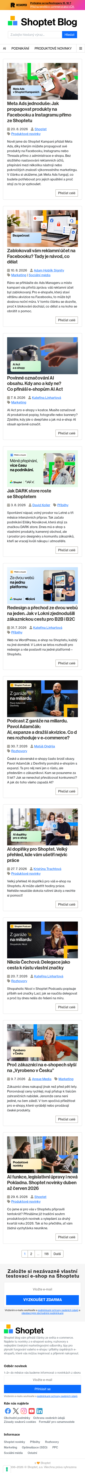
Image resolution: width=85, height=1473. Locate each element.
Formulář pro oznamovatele (57, 1422)
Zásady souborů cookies (20, 1422)
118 (47, 1254)
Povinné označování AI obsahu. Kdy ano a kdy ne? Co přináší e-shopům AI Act (35, 383)
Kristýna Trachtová (47, 869)
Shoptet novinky (14, 1442)
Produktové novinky (53, 48)
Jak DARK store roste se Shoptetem (29, 493)
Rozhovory (19, 751)
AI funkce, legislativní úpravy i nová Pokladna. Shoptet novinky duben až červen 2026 (42, 1182)
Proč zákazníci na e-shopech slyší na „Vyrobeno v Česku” (41, 1067)
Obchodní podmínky (17, 1418)
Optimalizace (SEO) (34, 1447)
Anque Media (41, 1079)
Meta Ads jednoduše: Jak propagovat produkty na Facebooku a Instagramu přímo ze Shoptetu (39, 112)
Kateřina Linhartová (46, 398)
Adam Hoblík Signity (49, 270)
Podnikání (20, 48)
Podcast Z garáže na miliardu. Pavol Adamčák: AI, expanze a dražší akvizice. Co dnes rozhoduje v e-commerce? (42, 729)
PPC (55, 1447)
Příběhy (62, 505)
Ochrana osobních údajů (49, 1418)
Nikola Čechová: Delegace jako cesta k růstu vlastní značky (38, 965)
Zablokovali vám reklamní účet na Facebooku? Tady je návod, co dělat (41, 256)
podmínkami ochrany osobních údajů (58, 1310)
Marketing (18, 275)
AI (4, 48)
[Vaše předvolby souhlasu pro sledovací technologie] (7, 1469)
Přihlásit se (43, 1389)
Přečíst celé (66, 193)
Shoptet (41, 129)
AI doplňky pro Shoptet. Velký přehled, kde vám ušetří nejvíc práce (37, 854)
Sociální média (39, 275)
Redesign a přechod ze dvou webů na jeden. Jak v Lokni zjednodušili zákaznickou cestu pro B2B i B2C (42, 613)
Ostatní (32, 1453)
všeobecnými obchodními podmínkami (42, 1313)
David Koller (41, 505)
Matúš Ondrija (44, 746)
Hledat (70, 35)
